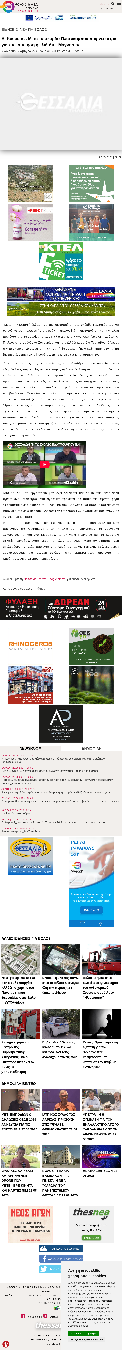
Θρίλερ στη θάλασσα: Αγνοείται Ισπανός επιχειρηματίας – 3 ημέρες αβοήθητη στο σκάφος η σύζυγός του (60, 801)
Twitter (52, 1317)
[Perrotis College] (91, 222)
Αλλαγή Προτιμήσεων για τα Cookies (32, 1295)
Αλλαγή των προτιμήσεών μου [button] (87, 1339)
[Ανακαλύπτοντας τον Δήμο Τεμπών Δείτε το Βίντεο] (30, 183)
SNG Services (50, 1287)
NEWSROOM (31, 748)
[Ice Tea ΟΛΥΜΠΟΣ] (91, 685)
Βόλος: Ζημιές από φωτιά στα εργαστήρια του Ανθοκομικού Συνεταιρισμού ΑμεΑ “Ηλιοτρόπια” (100, 987)
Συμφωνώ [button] (76, 1333)
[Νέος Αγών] (30, 1224)
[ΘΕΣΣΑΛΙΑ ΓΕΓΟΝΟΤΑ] (61, 294)
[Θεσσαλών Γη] (61, 309)
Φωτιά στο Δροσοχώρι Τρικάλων (20, 830)
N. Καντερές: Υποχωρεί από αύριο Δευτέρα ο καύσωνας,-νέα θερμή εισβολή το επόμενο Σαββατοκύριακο (53, 759)
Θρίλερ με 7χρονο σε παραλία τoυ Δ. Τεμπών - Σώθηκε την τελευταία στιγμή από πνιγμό (53, 821)
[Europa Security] (61, 608)
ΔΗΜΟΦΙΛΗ (91, 748)
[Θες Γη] (91, 646)
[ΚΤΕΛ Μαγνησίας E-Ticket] (61, 261)
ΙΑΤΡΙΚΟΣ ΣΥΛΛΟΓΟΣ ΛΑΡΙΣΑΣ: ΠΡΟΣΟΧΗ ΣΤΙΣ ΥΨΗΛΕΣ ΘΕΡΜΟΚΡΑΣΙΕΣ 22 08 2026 (59, 1124)
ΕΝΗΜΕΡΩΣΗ (48, 1303)
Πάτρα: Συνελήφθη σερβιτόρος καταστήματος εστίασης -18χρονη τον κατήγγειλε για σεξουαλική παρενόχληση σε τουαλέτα (57, 780)
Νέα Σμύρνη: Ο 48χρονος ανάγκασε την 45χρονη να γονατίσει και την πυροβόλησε (49, 769)
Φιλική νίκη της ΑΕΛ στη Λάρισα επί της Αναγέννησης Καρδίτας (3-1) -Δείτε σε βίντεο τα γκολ (55, 791)
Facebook (32, 1317)
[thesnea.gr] (91, 1224)
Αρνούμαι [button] (92, 1333)
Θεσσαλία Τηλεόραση (22, 1287)
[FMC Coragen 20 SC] (30, 222)
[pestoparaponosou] (91, 882)
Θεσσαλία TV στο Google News (44, 579)
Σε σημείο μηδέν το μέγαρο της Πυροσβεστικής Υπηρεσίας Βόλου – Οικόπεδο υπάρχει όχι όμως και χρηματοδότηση (18, 1057)
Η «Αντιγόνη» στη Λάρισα (16, 812)
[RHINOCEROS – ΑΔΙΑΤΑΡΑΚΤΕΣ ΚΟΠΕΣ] (30, 646)
